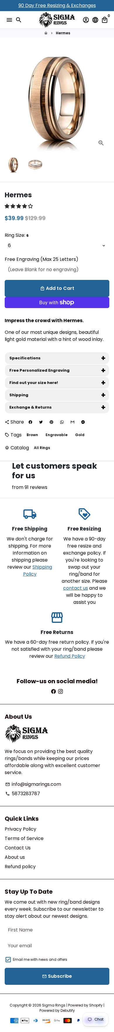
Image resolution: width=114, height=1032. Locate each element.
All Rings (42, 447)
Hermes (63, 32)
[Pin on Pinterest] (51, 422)
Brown (32, 434)
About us (15, 857)
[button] (19, 206)
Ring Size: (17, 235)
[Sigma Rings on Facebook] (53, 691)
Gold (79, 434)
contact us (75, 588)
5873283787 (22, 793)
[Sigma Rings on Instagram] (60, 691)
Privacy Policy (20, 829)
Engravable (57, 434)
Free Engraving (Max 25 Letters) (41, 259)
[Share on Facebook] (30, 422)
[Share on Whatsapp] (62, 422)
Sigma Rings (53, 1005)
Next (103, 98)
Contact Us (18, 847)
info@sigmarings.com (33, 784)
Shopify (96, 1005)
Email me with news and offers (40, 959)
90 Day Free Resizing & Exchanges (57, 5)
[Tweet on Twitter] (41, 422)
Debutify (68, 1010)
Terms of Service (24, 838)
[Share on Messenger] (83, 422)
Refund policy (20, 866)
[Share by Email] (72, 422)
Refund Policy (69, 656)
